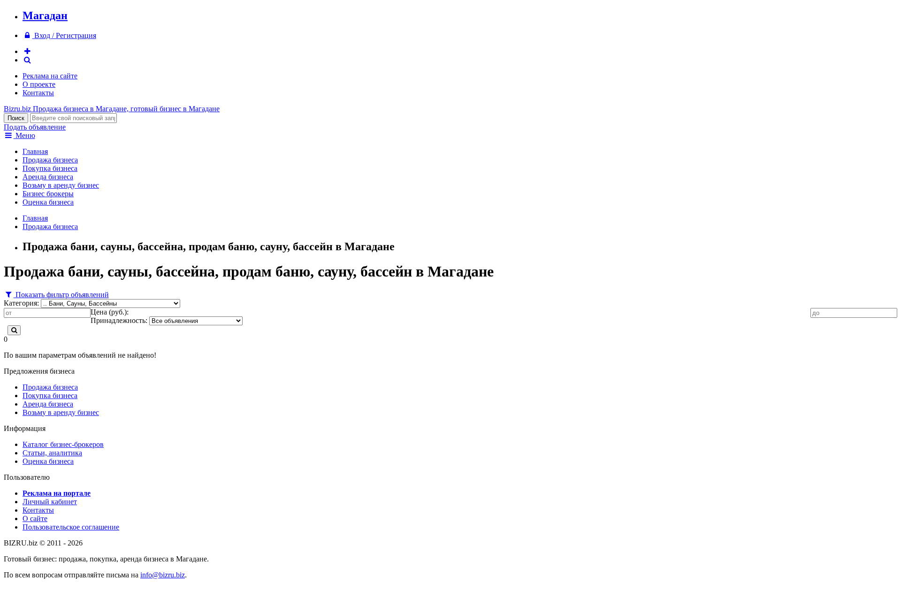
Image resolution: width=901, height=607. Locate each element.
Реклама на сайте (50, 76)
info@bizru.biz (162, 575)
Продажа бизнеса (50, 160)
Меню (24, 135)
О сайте (35, 518)
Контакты (38, 93)
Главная (35, 151)
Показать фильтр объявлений (61, 295)
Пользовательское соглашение (71, 527)
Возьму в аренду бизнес (61, 185)
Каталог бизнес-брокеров (63, 444)
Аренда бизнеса (48, 177)
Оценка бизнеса (48, 202)
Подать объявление (35, 127)
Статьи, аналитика (52, 453)
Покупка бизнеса (50, 168)
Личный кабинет (50, 502)
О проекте (39, 84)
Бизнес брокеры (48, 194)
